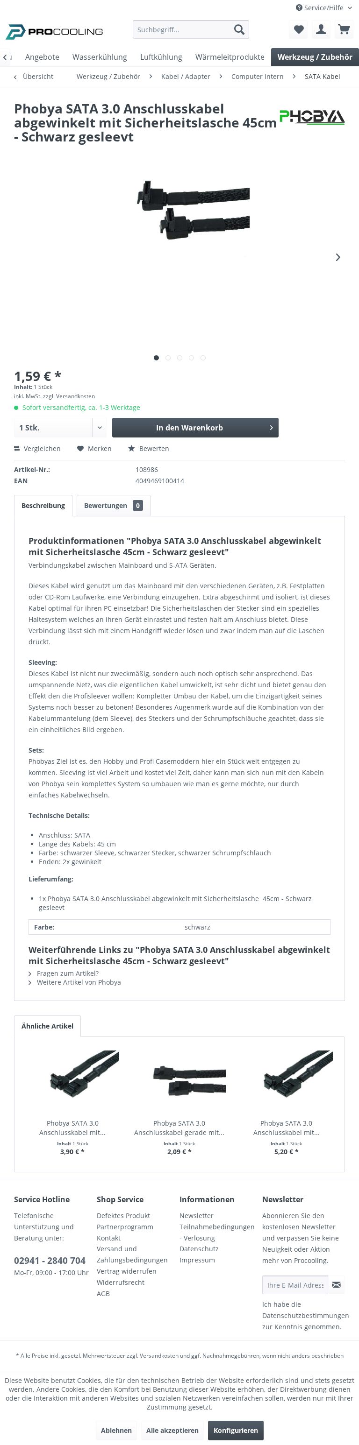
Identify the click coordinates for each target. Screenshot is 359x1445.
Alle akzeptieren (172, 1430)
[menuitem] (191, 34)
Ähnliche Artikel (47, 1026)
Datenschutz (199, 1248)
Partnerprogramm (125, 1226)
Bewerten (153, 448)
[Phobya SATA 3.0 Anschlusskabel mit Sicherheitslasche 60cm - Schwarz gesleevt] (286, 1081)
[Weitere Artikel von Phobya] (312, 117)
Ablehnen (116, 1430)
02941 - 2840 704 (50, 1261)
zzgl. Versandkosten (69, 396)
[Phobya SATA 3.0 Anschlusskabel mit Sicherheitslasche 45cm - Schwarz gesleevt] (72, 1081)
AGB (103, 1293)
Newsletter (197, 1215)
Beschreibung (43, 505)
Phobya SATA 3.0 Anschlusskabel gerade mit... (179, 1128)
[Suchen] (239, 29)
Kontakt (109, 1238)
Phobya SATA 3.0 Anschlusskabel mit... (72, 1128)
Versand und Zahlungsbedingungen (132, 1254)
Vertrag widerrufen (127, 1271)
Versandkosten (159, 1356)
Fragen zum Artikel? (67, 973)
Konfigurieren (236, 1430)
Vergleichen (41, 448)
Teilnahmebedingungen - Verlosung (217, 1232)
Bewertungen (112, 505)
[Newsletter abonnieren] (336, 1285)
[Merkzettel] (298, 29)
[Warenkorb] (344, 29)
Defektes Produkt (123, 1215)
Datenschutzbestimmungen (305, 1315)
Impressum (197, 1259)
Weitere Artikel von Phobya (78, 982)
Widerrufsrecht (120, 1282)
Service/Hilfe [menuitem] (323, 7)
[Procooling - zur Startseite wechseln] (54, 31)
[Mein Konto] (321, 29)
